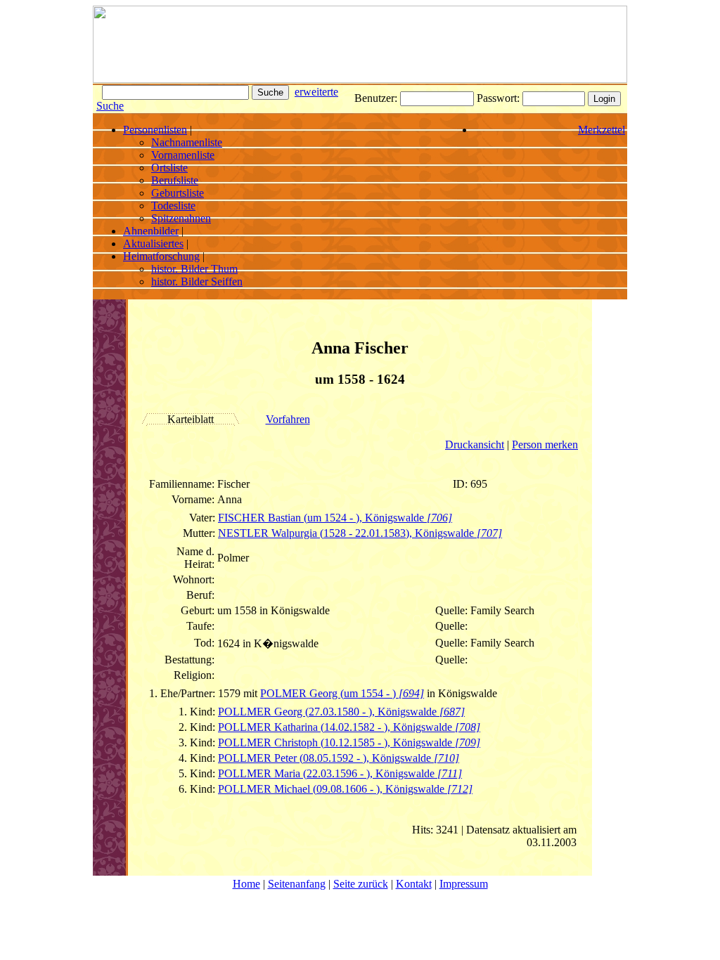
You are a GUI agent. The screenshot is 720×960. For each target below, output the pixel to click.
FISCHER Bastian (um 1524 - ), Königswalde (335, 518)
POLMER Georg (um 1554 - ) (342, 693)
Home (246, 884)
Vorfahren (288, 419)
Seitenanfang (297, 884)
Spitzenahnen (181, 218)
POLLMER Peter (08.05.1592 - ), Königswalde (338, 758)
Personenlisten (155, 130)
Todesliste (173, 206)
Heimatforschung (161, 256)
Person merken (545, 444)
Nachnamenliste (186, 142)
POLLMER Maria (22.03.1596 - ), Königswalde (340, 773)
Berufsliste (174, 180)
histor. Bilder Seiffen (197, 281)
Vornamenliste (182, 155)
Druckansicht (474, 444)
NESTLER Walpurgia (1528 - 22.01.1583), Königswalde (360, 533)
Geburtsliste (177, 193)
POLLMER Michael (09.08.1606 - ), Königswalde (345, 789)
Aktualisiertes (153, 243)
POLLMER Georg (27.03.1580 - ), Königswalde (341, 712)
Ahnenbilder (151, 231)
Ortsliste (169, 168)
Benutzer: (377, 98)
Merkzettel (601, 130)
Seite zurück (360, 884)
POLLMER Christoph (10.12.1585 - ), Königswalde (349, 742)
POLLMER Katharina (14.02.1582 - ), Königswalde (349, 727)
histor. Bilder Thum (194, 269)
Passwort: (499, 98)
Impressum (463, 884)
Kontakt (414, 884)
